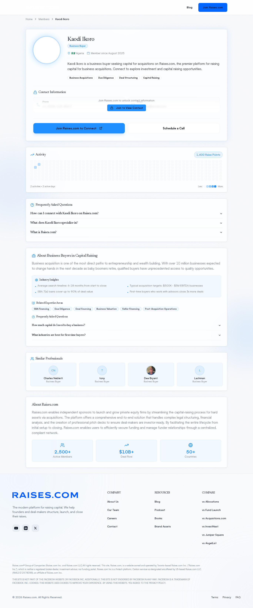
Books (158, 518)
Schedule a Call (174, 128)
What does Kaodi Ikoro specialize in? (54, 223)
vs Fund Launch (211, 509)
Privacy (227, 597)
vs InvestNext (210, 526)
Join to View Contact (129, 107)
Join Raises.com (213, 7)
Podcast (160, 509)
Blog (189, 7)
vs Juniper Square (213, 534)
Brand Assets (163, 526)
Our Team (113, 509)
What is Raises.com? (43, 232)
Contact (112, 526)
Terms (214, 597)
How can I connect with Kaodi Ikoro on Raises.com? (64, 213)
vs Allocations (210, 501)
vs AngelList (209, 543)
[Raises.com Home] (43, 7)
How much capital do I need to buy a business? (58, 325)
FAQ (238, 597)
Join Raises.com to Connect (76, 128)
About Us (113, 501)
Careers (112, 518)
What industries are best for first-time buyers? (59, 335)
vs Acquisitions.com (214, 518)
